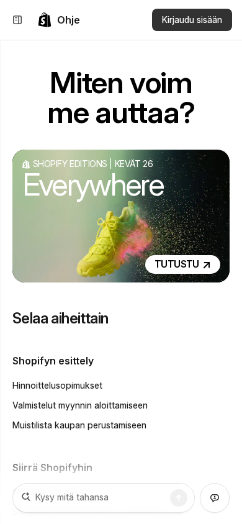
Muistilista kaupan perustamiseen (79, 425)
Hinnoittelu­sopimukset (57, 385)
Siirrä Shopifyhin (52, 467)
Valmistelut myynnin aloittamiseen (80, 405)
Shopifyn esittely (53, 361)
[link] (58, 19)
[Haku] (178, 498)
